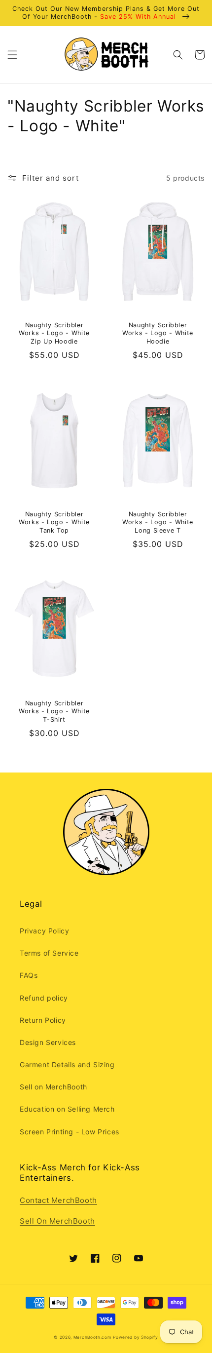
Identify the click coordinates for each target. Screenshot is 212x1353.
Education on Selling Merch (67, 1109)
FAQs (28, 975)
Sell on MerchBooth (53, 1086)
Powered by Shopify (135, 1337)
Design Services (48, 1042)
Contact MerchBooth (58, 1200)
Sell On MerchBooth (57, 1221)
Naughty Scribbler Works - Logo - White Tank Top (54, 522)
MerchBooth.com (92, 1337)
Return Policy (43, 1020)
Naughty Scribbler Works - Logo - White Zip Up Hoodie (54, 333)
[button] (12, 55)
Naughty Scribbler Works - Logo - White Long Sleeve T (157, 522)
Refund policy (44, 998)
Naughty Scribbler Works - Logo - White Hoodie (157, 333)
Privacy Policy (44, 931)
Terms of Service (49, 953)
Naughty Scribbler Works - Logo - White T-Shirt (54, 711)
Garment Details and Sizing (67, 1064)
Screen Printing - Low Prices (69, 1131)
